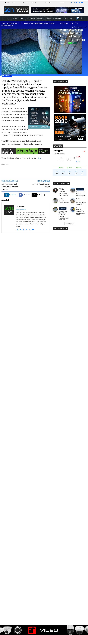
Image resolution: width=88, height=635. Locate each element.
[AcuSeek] (57, 10)
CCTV (20, 23)
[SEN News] (9, 218)
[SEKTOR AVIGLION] (26, 151)
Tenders (80, 189)
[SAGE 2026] (70, 127)
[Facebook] (71, 2)
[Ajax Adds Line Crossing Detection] (55, 200)
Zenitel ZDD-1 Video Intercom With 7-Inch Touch (63, 193)
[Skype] (23, 229)
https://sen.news (21, 209)
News (74, 43)
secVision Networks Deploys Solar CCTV (81, 202)
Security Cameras (12, 23)
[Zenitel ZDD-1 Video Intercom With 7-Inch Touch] (55, 190)
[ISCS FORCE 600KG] (39, 118)
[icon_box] (63, 3)
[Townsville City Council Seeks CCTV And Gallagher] (55, 209)
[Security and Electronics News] (16, 10)
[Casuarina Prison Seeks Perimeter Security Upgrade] (72, 190)
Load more (69, 223)
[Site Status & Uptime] (71, 18)
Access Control (61, 189)
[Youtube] (82, 2)
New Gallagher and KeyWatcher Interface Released (10, 186)
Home (3, 23)
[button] (82, 18)
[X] (79, 2)
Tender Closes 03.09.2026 (63, 219)
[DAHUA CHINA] (70, 99)
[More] (44, 195)
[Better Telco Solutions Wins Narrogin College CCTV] (72, 209)
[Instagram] (74, 2)
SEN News (20, 206)
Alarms (61, 198)
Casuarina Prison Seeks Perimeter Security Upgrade (80, 193)
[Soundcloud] (26, 229)
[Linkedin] (77, 2)
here (39, 158)
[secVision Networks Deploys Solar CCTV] (72, 200)
